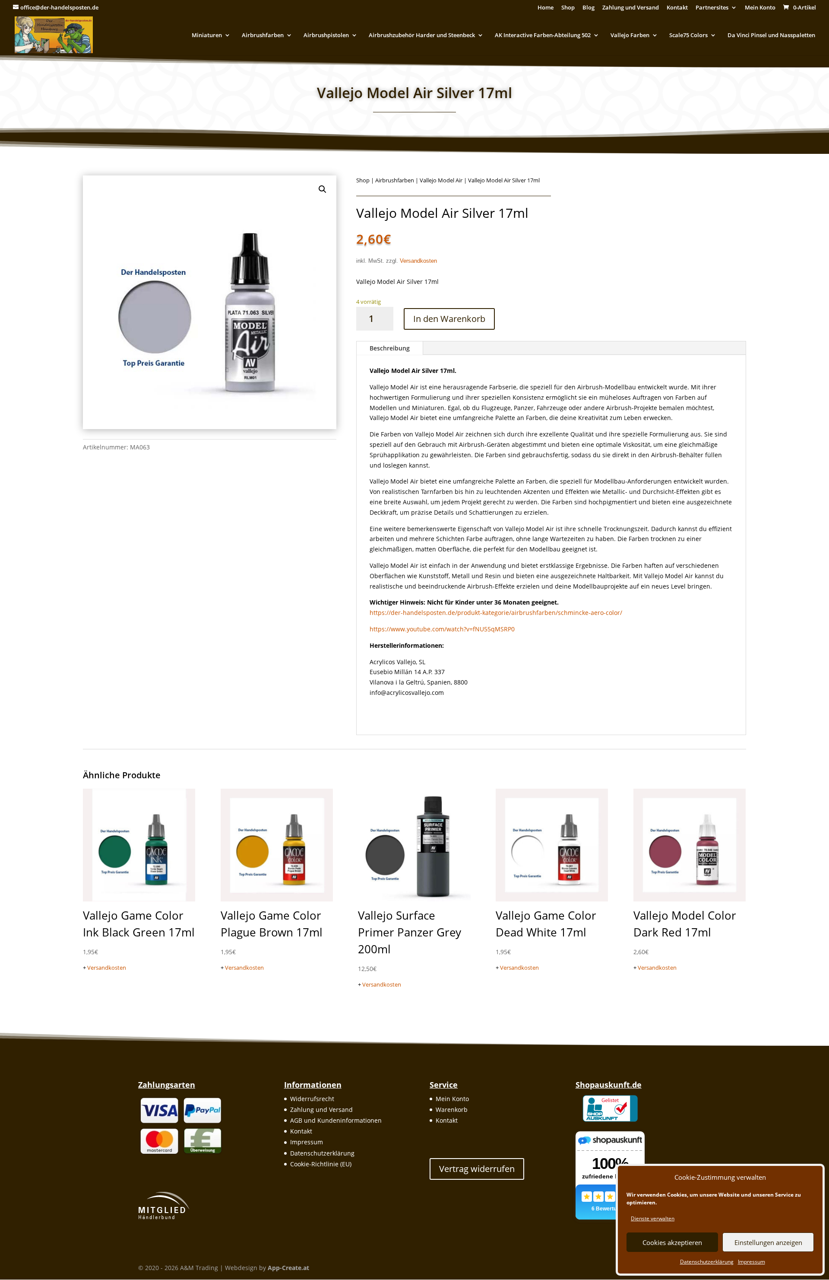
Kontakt (677, 8)
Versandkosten (418, 261)
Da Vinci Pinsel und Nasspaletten (771, 35)
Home (546, 8)
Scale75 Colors (688, 35)
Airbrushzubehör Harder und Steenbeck (422, 35)
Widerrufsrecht (312, 1099)
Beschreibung (390, 348)
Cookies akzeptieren (672, 1242)
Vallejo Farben (630, 35)
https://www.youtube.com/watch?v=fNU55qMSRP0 (442, 629)
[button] (322, 189)
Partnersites (712, 8)
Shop (568, 8)
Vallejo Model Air (441, 180)
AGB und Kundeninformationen (336, 1120)
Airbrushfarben (263, 35)
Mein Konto (760, 8)
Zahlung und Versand (630, 8)
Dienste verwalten (652, 1218)
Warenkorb (452, 1109)
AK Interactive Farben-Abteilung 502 (543, 35)
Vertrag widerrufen (477, 1169)
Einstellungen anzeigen (768, 1242)
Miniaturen (207, 35)
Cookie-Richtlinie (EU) (320, 1164)
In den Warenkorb (449, 319)
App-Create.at (288, 1268)
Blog (588, 8)
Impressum (751, 1261)
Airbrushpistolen (326, 35)
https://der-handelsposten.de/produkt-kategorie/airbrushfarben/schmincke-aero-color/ (496, 612)
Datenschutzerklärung (707, 1261)
